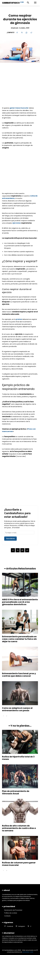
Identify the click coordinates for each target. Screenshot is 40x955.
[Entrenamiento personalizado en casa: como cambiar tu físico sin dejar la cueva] (20, 622)
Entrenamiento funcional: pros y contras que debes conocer (19, 674)
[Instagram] (16, 926)
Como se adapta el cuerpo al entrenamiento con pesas (17, 709)
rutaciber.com (27, 952)
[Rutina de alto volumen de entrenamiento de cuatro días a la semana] (20, 811)
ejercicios (16, 223)
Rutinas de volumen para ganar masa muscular (19, 863)
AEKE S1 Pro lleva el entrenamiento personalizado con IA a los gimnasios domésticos (20, 602)
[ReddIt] (31, 32)
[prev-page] (3, 716)
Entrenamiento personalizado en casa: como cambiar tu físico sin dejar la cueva (19, 639)
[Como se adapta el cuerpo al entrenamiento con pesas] (20, 693)
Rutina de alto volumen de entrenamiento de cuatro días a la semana (19, 828)
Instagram (21, 926)
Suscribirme (10, 538)
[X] (22, 32)
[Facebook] (17, 32)
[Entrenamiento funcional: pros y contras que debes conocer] (20, 659)
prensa (19, 319)
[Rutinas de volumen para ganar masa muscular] (20, 848)
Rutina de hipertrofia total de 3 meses (18, 758)
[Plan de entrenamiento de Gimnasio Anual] (20, 776)
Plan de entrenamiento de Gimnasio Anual (15, 792)
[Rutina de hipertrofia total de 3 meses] (20, 742)
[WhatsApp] (26, 32)
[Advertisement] (20, 86)
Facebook (10, 926)
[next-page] (6, 716)
